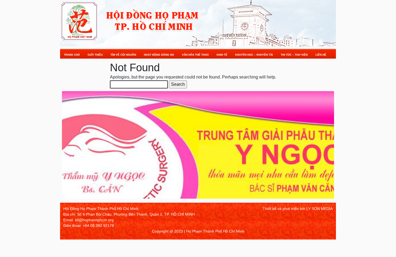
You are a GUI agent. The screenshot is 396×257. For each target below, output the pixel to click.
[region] (198, 147)
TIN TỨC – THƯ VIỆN (294, 54)
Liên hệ (320, 54)
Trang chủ (72, 54)
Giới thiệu (95, 54)
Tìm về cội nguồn (123, 54)
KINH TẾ (222, 54)
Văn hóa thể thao (195, 54)
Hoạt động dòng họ (159, 54)
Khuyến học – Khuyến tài (254, 54)
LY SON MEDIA (319, 208)
